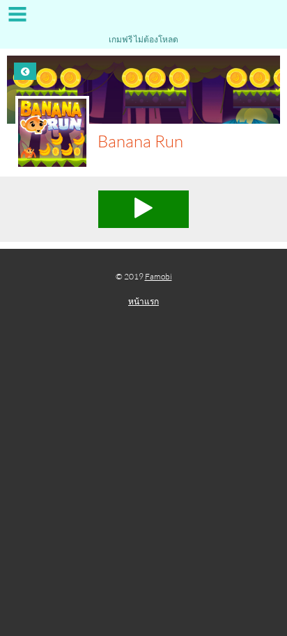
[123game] (143, 19)
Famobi (158, 276)
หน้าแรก (143, 301)
